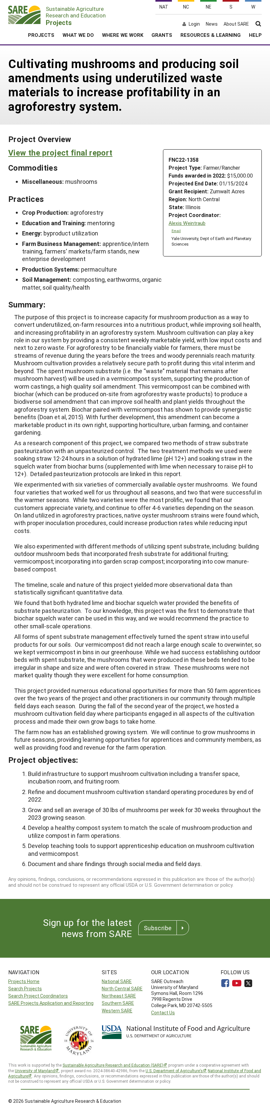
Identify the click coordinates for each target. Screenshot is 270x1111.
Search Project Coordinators (38, 996)
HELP (255, 35)
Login (194, 24)
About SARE (236, 24)
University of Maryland (35, 1070)
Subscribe (158, 928)
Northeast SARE (119, 996)
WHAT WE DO (78, 35)
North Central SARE (122, 988)
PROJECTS (41, 35)
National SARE (117, 981)
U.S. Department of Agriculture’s (174, 1070)
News (212, 24)
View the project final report (60, 152)
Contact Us (163, 1012)
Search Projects (25, 988)
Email (176, 231)
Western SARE (117, 1010)
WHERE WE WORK (122, 35)
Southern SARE (118, 1003)
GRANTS (161, 35)
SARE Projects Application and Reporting (51, 1003)
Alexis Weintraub (187, 223)
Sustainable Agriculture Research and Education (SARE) (113, 1065)
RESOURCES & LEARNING (210, 35)
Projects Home (24, 981)
